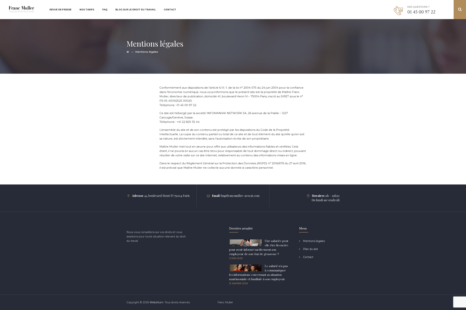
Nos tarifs (87, 9)
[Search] (459, 9)
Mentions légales (314, 241)
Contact (170, 9)
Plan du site (310, 249)
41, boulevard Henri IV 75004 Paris (166, 196)
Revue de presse (61, 9)
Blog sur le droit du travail (135, 9)
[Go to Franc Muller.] (128, 51)
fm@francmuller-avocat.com (239, 196)
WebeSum (156, 302)
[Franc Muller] (21, 9)
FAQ (105, 9)
